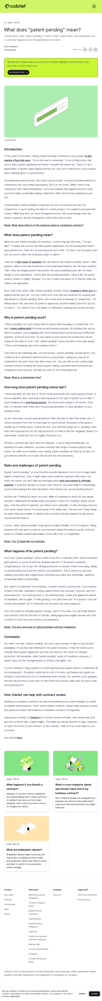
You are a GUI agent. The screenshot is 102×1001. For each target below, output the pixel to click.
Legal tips (33, 932)
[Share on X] (85, 50)
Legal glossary (35, 919)
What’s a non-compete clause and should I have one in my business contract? (73, 789)
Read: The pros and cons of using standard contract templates (40, 627)
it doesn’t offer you (81, 291)
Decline (82, 994)
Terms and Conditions (87, 895)
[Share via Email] (96, 50)
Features (8, 900)
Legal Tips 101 (13, 23)
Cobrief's (35, 718)
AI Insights (33, 954)
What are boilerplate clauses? (24, 850)
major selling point (21, 328)
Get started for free (17, 72)
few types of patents (29, 262)
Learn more (15, 996)
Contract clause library (38, 949)
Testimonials (9, 904)
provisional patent (36, 402)
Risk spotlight (35, 944)
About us (57, 895)
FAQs (6, 909)
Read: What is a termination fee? (22, 377)
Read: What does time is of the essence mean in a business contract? (44, 225)
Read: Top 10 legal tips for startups (24, 541)
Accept (94, 994)
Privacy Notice (84, 900)
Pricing (7, 914)
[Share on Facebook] (90, 50)
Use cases (8, 895)
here (19, 738)
